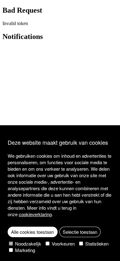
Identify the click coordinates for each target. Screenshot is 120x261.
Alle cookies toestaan (32, 232)
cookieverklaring (35, 214)
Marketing (24, 250)
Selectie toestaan (80, 232)
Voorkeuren (62, 243)
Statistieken (96, 243)
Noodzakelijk (27, 243)
